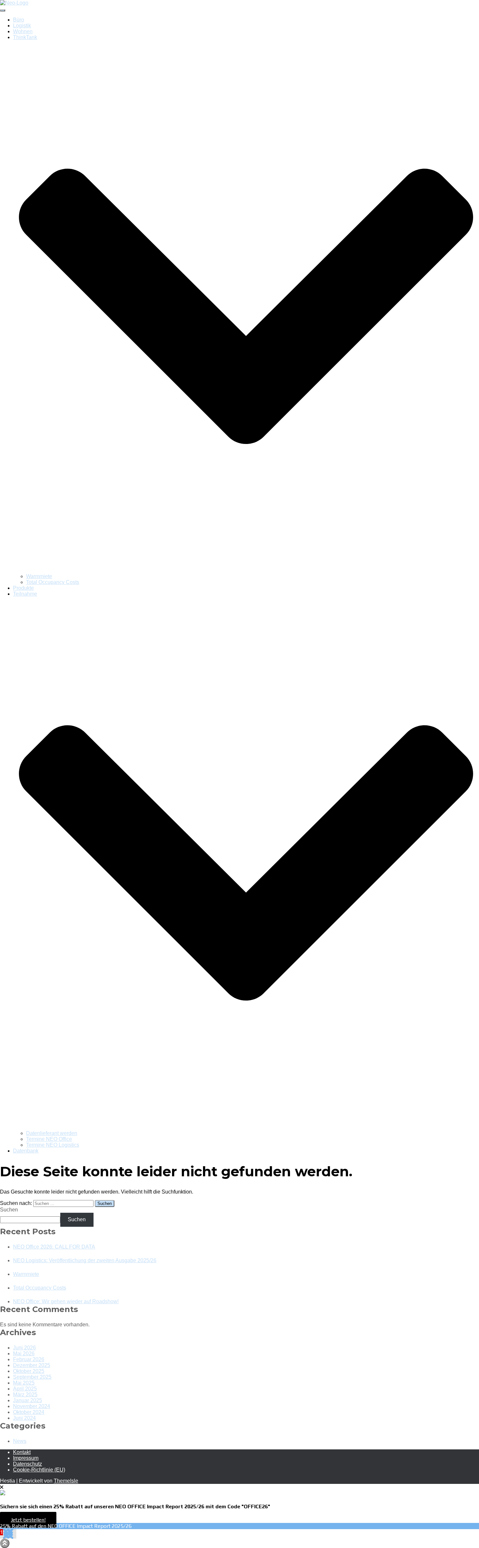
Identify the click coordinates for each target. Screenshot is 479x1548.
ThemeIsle (66, 1481)
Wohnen (23, 31)
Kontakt (22, 1452)
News (19, 1441)
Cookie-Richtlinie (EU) (39, 1469)
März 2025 (25, 1394)
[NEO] (14, 3)
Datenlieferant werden (51, 1133)
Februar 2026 (28, 1359)
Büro (18, 19)
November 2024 (31, 1406)
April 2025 (25, 1388)
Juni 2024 (24, 1418)
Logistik (22, 25)
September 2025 (32, 1377)
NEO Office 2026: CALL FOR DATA (54, 1247)
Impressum (25, 1458)
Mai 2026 (24, 1353)
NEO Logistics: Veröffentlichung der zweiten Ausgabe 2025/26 (84, 1260)
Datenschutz (27, 1464)
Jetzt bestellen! (28, 1520)
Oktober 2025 (28, 1371)
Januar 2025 (27, 1400)
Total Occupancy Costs (52, 582)
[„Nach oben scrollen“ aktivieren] (4, 1543)
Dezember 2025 (31, 1365)
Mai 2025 (24, 1383)
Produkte (23, 588)
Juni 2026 (24, 1347)
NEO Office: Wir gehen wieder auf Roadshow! (66, 1301)
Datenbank (25, 1151)
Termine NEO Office (49, 1139)
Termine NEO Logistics (52, 1145)
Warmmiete (39, 576)
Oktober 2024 (28, 1412)
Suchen (9, 1209)
